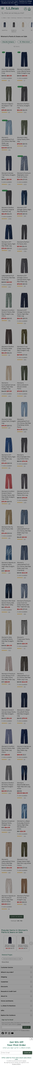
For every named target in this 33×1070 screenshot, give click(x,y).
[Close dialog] (31, 1039)
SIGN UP (27, 1052)
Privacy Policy (16, 1064)
